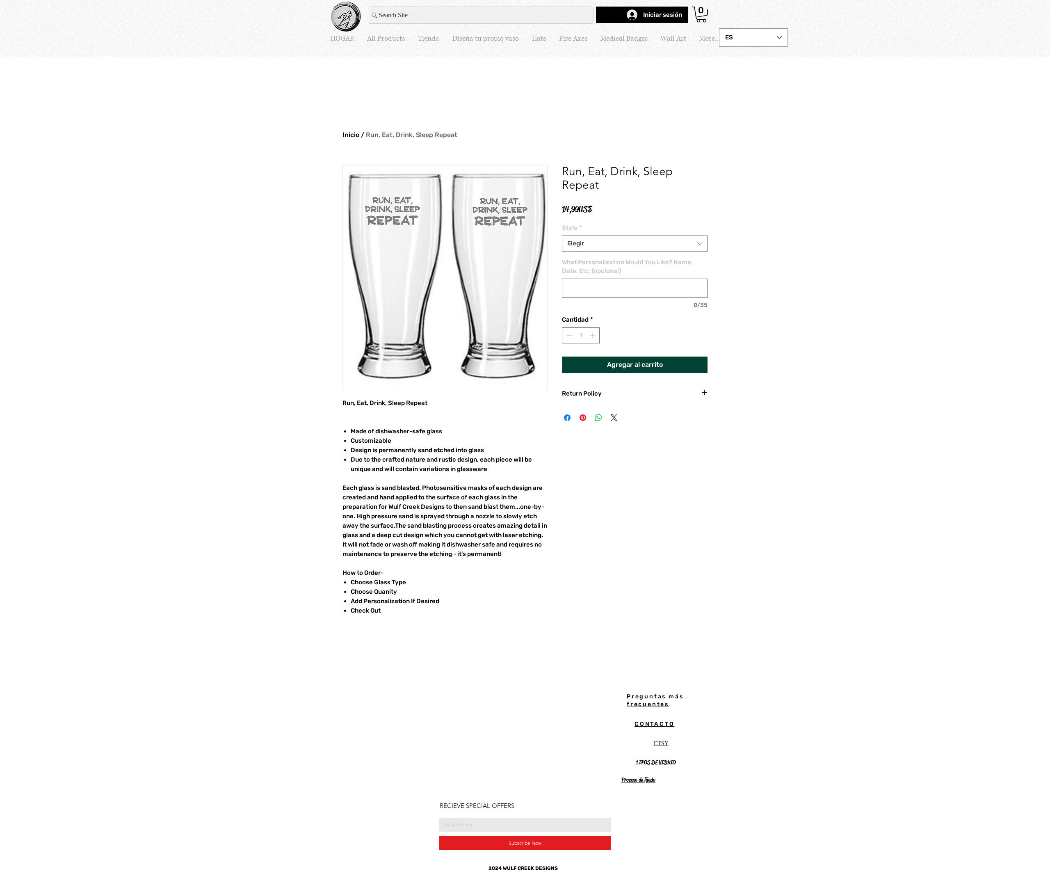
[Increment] (593, 335)
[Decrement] (568, 335)
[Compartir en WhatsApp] (598, 418)
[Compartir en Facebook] (567, 418)
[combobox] (635, 244)
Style (572, 227)
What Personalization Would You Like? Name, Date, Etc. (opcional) (627, 266)
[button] (701, 15)
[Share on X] (614, 418)
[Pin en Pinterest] (583, 418)
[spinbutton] (581, 335)
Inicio (350, 135)
